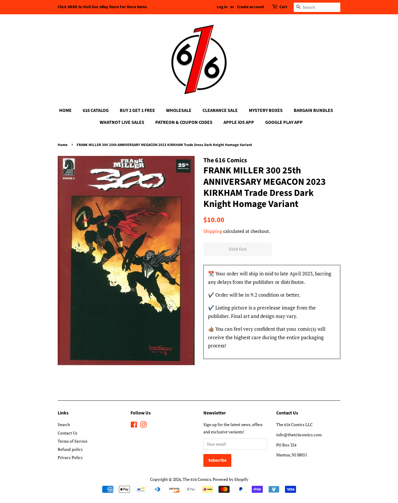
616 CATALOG (96, 110)
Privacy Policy (70, 457)
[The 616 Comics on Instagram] (143, 425)
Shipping (212, 231)
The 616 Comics (197, 479)
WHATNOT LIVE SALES (122, 122)
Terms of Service (72, 441)
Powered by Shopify (230, 479)
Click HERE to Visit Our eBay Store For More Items (102, 7)
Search (64, 424)
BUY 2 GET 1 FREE (137, 110)
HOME (65, 110)
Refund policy (70, 449)
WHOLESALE (178, 110)
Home (63, 144)
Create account (250, 7)
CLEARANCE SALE (220, 110)
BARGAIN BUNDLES (313, 110)
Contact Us (67, 433)
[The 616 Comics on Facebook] (134, 425)
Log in (222, 7)
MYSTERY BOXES (266, 110)
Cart (283, 7)
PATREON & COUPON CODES (183, 122)
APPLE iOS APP (238, 122)
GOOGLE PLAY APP (284, 122)
